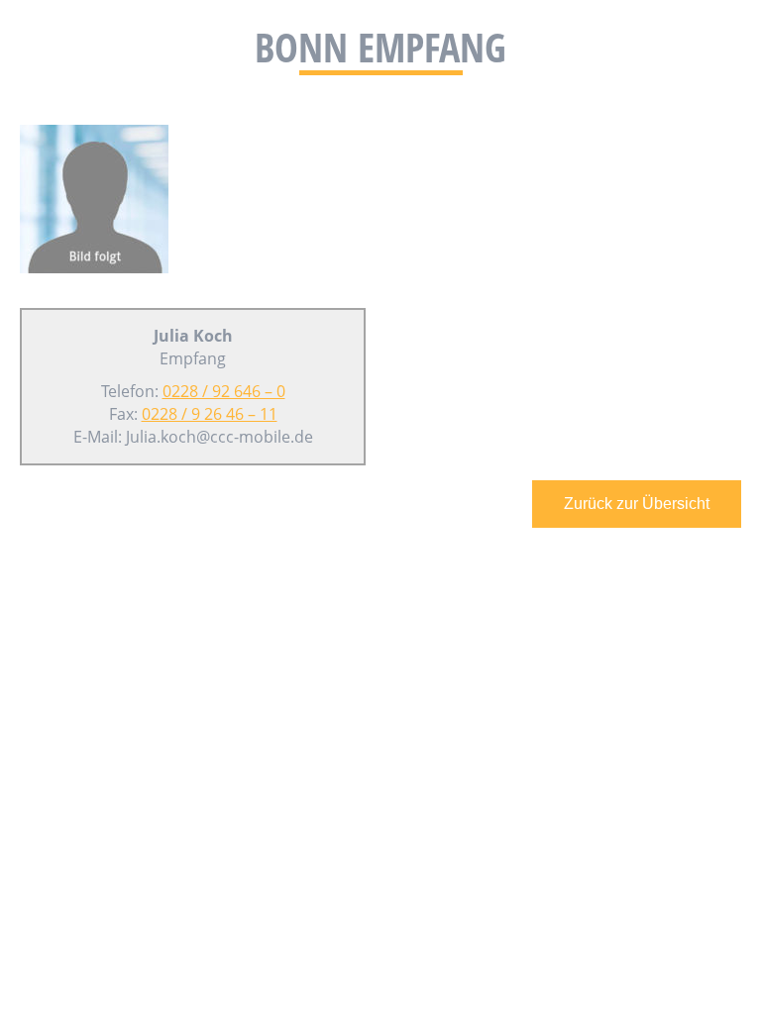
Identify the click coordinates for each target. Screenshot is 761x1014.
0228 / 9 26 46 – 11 (209, 414)
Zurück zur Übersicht (636, 503)
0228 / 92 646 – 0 (224, 391)
